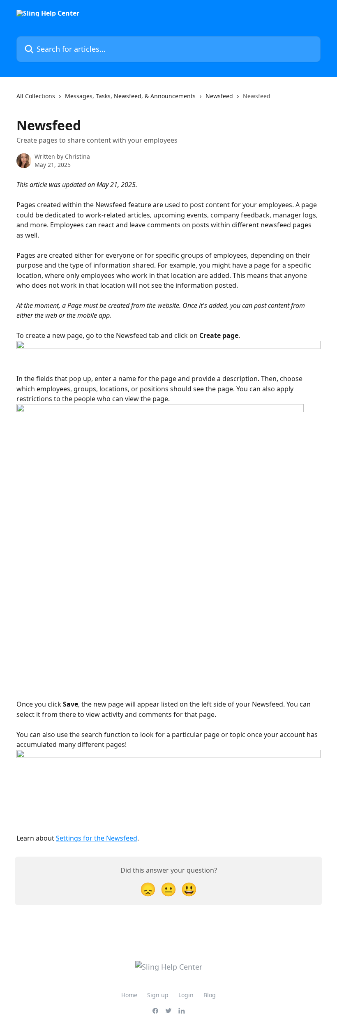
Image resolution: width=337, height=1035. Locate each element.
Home (129, 995)
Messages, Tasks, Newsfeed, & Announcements (130, 96)
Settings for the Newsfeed (96, 838)
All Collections (35, 96)
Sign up (157, 995)
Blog (209, 995)
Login (186, 995)
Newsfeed (219, 96)
